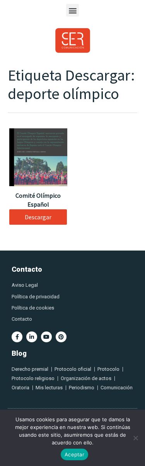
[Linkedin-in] (31, 336)
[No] (135, 438)
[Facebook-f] (17, 336)
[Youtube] (46, 336)
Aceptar (74, 454)
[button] (72, 10)
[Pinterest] (61, 336)
